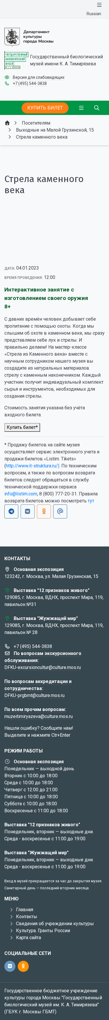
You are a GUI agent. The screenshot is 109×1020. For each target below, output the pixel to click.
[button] (90, 230)
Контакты (26, 916)
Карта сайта (28, 937)
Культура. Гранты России (43, 930)
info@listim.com (20, 494)
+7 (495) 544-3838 (30, 83)
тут (91, 501)
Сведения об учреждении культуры (55, 923)
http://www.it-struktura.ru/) (32, 466)
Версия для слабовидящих (39, 77)
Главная (24, 909)
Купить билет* (22, 427)
